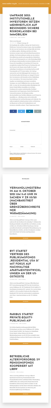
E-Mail (21, 146)
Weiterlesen (25, 238)
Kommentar (12, 130)
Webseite (33, 146)
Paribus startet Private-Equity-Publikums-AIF (21, 317)
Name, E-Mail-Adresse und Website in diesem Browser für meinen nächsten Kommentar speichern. (25, 154)
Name (11, 146)
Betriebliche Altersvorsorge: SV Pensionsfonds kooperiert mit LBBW (25, 363)
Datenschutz (43, 3)
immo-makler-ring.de (9, 3)
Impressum (36, 3)
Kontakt (30, 3)
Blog (25, 3)
